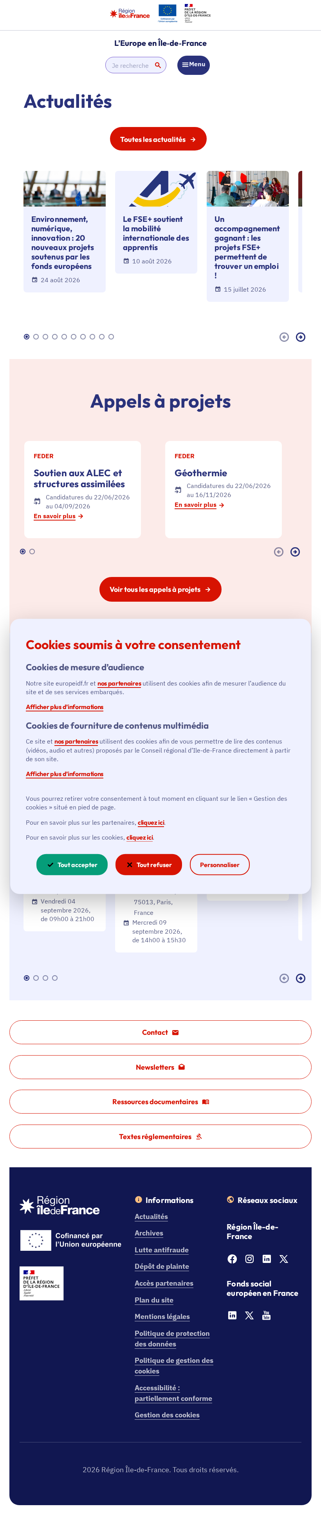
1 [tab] (28, 337)
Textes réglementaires (155, 1136)
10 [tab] (112, 337)
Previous (285, 337)
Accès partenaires (164, 1283)
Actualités (151, 1216)
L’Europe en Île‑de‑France (160, 43)
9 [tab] (103, 337)
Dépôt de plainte (162, 1266)
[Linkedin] (266, 1261)
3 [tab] (47, 337)
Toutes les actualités (153, 139)
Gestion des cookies (167, 1414)
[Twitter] (283, 1261)
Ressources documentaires (155, 1101)
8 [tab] (94, 337)
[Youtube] (266, 1317)
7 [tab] (84, 337)
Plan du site (154, 1299)
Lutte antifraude (162, 1249)
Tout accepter (77, 865)
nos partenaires (119, 683)
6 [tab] (75, 337)
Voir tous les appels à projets (155, 589)
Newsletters (155, 1067)
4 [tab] (56, 337)
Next (302, 337)
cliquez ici (151, 822)
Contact (155, 1032)
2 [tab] (37, 337)
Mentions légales (162, 1316)
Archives (149, 1232)
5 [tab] (65, 337)
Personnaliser (220, 865)
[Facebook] (232, 1261)
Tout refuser (154, 865)
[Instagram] (249, 1261)
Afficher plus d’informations (64, 707)
